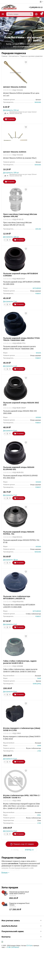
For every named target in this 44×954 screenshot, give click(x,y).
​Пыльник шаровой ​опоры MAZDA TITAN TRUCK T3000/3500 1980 (21, 339)
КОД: (14, 90)
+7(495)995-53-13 (35, 7)
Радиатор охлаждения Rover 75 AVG (19, 904)
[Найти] (31, 14)
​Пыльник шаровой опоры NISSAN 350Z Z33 (21, 404)
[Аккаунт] (36, 14)
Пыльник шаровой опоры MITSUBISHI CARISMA (20, 274)
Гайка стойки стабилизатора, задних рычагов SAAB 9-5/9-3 (20, 662)
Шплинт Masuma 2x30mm (14, 87)
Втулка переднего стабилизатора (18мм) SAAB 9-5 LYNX (21, 729)
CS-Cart (29, 945)
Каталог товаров (2, 14)
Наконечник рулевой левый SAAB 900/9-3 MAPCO (19, 892)
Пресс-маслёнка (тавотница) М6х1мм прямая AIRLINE (20, 215)
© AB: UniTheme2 (13, 947)
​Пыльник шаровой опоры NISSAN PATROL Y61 (18, 533)
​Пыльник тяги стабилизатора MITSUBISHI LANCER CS (16, 597)
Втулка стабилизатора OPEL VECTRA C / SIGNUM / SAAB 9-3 (21, 796)
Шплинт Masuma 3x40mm (14, 152)
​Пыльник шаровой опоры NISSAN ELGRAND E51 (18, 468)
